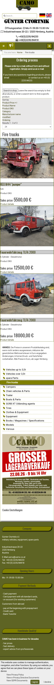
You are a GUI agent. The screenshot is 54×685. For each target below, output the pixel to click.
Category (6, 111)
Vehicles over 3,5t (15, 373)
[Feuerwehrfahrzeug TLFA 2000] (27, 226)
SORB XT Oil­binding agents (20, 403)
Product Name (8, 105)
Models (10, 424)
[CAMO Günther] (27, 5)
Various (10, 429)
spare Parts (12, 378)
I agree (35, 682)
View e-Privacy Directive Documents (22, 677)
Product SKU (8, 108)
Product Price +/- (10, 103)
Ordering (6, 120)
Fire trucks (12, 382)
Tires (8, 408)
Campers (11, 386)
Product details (7, 204)
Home (19, 52)
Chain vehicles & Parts (18, 391)
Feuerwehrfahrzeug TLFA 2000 (18, 252)
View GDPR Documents (17, 680)
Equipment (11, 416)
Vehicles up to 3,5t (16, 369)
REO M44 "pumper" (10, 184)
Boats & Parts (13, 399)
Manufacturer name (11, 114)
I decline (47, 682)
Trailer (9, 395)
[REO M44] (27, 158)
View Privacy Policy (15, 675)
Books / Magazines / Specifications (25, 420)
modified (6, 117)
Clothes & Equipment (17, 412)
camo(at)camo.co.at (19, 77)
